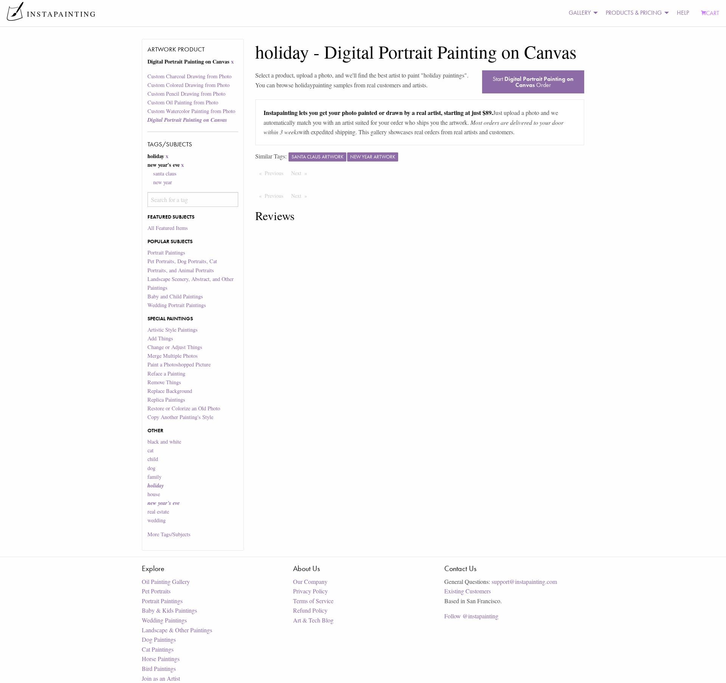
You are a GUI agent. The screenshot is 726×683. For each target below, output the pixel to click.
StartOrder (533, 82)
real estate (158, 511)
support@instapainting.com (524, 581)
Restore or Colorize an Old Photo (183, 408)
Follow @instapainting (471, 616)
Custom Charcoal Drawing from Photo (189, 76)
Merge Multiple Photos (172, 355)
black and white (164, 441)
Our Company (310, 581)
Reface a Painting (166, 373)
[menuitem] (581, 13)
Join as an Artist (161, 678)
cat (150, 450)
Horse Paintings (161, 659)
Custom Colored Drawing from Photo (188, 84)
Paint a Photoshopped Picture (179, 364)
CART (712, 13)
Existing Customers (467, 591)
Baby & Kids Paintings (169, 610)
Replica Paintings (166, 399)
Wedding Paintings (164, 620)
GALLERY (580, 13)
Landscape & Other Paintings (177, 630)
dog (151, 468)
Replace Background (169, 390)
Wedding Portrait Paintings (176, 305)
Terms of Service (313, 601)
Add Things (160, 338)
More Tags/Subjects (169, 534)
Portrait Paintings (166, 252)
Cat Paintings (158, 649)
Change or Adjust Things (174, 347)
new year (162, 182)
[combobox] (192, 199)
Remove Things (164, 382)
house (153, 494)
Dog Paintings (159, 639)
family (154, 476)
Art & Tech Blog (313, 620)
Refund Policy (310, 610)
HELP (683, 13)
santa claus (165, 173)
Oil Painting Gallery (166, 581)
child (152, 459)
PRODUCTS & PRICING (634, 13)
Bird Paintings (159, 668)
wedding (156, 520)
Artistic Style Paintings (172, 329)
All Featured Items (167, 227)
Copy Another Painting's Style (180, 417)
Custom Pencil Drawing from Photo (186, 93)
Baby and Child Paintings (175, 296)
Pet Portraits (156, 591)
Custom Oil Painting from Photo (182, 102)
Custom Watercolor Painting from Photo (191, 111)
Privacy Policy (310, 591)
